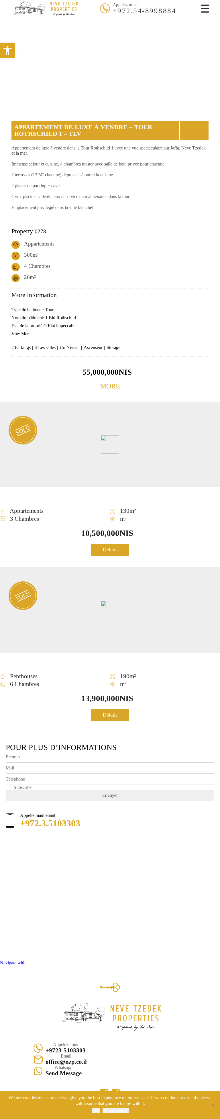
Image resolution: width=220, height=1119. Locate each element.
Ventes (100, 18)
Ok (95, 1110)
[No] (213, 1105)
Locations (117, 18)
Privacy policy (115, 1110)
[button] (7, 50)
